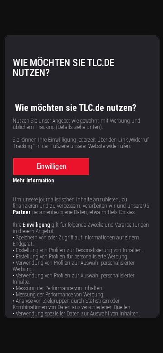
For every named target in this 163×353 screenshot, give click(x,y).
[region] (82, 176)
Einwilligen (51, 166)
